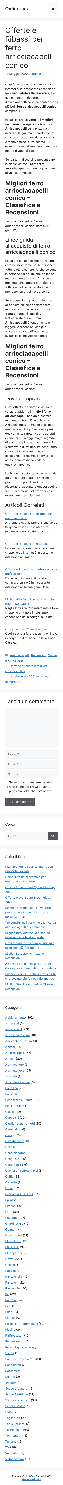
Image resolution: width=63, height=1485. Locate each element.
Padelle (10, 1270)
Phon (8, 1312)
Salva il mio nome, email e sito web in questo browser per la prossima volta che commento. (30, 787)
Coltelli (10, 1147)
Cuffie (9, 1176)
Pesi (8, 1306)
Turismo (10, 1441)
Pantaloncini (13, 1276)
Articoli (10, 1058)
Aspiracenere (14, 1064)
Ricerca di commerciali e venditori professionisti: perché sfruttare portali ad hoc (28, 912)
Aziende (11, 1076)
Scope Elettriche (16, 1394)
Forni (8, 1212)
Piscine (10, 1329)
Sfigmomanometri (17, 1400)
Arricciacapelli (19, 655)
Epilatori (10, 1200)
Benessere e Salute (19, 1100)
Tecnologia (12, 1429)
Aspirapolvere (14, 1070)
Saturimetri (13, 1371)
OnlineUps (16, 8)
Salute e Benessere (19, 1359)
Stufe (9, 1412)
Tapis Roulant (14, 1424)
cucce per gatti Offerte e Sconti (27, 629)
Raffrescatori (14, 1335)
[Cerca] (53, 836)
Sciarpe (10, 1382)
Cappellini (12, 1117)
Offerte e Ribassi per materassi (27, 543)
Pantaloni (11, 1282)
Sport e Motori (15, 1406)
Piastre (10, 1318)
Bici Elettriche (14, 1106)
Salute (9, 1353)
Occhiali (10, 1265)
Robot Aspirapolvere (19, 1347)
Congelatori (13, 1159)
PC (7, 1294)
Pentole (10, 1300)
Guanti (10, 1229)
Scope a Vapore (16, 1388)
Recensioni (38, 655)
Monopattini (13, 1253)
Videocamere (14, 1459)
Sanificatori (13, 1365)
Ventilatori (12, 1453)
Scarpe (10, 1376)
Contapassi (13, 1164)
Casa (8, 1135)
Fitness (10, 1206)
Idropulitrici (13, 1241)
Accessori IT (13, 1029)
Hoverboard (13, 1235)
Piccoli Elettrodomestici (21, 1323)
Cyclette (11, 1182)
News (9, 1259)
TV (7, 1447)
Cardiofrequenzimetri (20, 1123)
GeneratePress (31, 1479)
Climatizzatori (14, 1141)
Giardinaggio (14, 1223)
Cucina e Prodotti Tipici (21, 1170)
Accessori (12, 1023)
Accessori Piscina (17, 1035)
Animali (10, 1047)
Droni (9, 1188)
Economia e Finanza (19, 1194)
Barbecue (12, 1094)
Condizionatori (15, 1153)
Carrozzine (12, 1129)
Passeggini (12, 1288)
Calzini (10, 1111)
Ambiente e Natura (18, 1041)
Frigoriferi (12, 1217)
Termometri (13, 1435)
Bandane (11, 1088)
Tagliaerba (12, 1418)
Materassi (12, 1247)
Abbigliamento (15, 1017)
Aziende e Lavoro (17, 1082)
